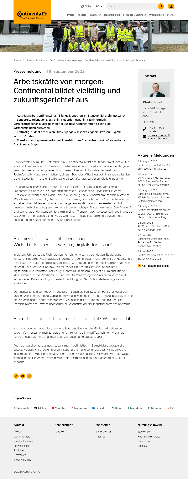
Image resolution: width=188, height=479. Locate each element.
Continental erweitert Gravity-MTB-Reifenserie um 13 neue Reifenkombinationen (154, 197)
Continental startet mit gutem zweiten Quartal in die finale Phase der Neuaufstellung (154, 214)
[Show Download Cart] (170, 6)
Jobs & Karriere (22, 436)
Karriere (82, 14)
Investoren (95, 14)
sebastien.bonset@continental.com (159, 137)
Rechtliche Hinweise (149, 436)
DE (97, 6)
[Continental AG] (32, 12)
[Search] (161, 6)
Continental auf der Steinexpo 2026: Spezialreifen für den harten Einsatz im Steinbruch (154, 181)
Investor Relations (23, 441)
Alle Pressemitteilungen (155, 265)
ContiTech (102, 432)
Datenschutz (145, 441)
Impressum (144, 432)
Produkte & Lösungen (134, 14)
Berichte (59, 432)
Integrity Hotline (22, 459)
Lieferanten (20, 455)
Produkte (19, 450)
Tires (99, 436)
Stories (170, 14)
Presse (70, 14)
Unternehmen (156, 14)
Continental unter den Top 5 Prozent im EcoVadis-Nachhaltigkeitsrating (153, 242)
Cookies (142, 445)
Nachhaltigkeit (112, 14)
